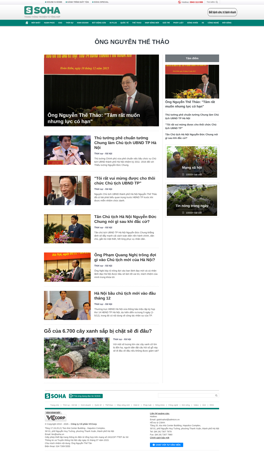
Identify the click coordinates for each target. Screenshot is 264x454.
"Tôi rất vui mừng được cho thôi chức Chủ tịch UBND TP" (124, 180)
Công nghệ (213, 23)
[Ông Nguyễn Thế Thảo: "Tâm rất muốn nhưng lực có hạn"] (101, 90)
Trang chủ (54, 405)
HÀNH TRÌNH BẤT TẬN (78, 2)
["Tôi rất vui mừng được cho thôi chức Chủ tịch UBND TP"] (67, 190)
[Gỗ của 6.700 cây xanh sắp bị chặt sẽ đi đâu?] (77, 358)
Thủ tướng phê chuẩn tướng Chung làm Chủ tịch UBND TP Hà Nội (125, 143)
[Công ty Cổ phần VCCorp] (88, 416)
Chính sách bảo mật (159, 437)
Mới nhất (35, 23)
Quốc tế (124, 23)
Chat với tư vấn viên (168, 445)
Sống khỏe (192, 23)
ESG (60, 23)
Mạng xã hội (192, 168)
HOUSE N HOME (54, 2)
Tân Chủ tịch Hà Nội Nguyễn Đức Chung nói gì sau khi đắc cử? (125, 219)
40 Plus (113, 23)
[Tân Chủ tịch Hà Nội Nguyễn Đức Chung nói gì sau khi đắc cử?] (67, 229)
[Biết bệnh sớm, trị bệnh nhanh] (222, 12)
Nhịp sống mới (152, 23)
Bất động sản (99, 23)
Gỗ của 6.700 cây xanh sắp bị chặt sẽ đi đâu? (98, 331)
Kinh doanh (83, 23)
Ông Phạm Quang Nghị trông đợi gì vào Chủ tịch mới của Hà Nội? (125, 257)
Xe (203, 23)
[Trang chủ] (42, 12)
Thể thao (136, 23)
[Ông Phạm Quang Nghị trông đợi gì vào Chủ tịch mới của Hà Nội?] (67, 267)
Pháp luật (178, 23)
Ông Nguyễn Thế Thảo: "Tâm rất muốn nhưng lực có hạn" (94, 118)
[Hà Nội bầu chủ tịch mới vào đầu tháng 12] (67, 305)
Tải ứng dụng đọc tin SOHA (87, 396)
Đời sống (226, 23)
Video (196, 405)
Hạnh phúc (49, 23)
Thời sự (69, 23)
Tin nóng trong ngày (191, 206)
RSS (212, 405)
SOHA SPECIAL (101, 2)
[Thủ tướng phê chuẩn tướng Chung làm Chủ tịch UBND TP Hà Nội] (67, 150)
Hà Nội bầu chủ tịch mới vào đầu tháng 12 (125, 295)
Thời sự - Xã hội (103, 153)
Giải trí (166, 23)
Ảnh (204, 405)
